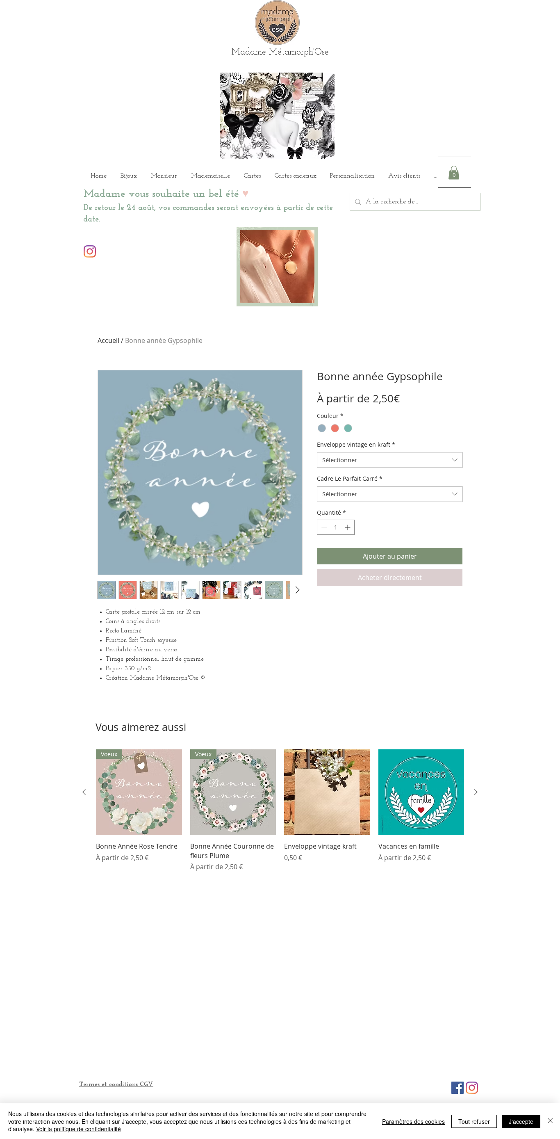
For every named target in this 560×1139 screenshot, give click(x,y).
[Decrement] (323, 527)
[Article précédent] (84, 792)
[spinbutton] (335, 527)
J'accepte (521, 1121)
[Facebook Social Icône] (457, 1088)
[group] (280, 810)
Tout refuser (474, 1121)
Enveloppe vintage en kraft (356, 444)
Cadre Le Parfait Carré (349, 478)
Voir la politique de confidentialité (78, 1129)
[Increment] (348, 527)
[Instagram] (90, 251)
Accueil (108, 340)
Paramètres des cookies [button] (413, 1121)
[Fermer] (550, 1121)
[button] (454, 172)
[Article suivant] (476, 792)
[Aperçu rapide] (327, 792)
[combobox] (389, 460)
